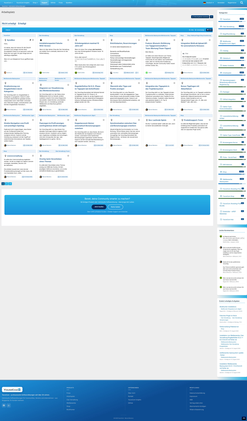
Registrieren (232, 3)
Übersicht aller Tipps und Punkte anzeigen (120, 87)
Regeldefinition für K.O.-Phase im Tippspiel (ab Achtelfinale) (87, 87)
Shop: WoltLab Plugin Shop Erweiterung (199, 35)
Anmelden (221, 3)
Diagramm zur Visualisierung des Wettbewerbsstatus (51, 89)
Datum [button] (8, 30)
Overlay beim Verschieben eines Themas (50, 160)
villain (150, 72)
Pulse (68, 393)
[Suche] (241, 2)
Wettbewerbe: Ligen (28, 115)
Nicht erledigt (9, 23)
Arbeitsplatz (71, 396)
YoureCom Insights (134, 400)
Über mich (131, 393)
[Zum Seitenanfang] (244, 418)
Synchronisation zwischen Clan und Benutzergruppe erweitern (123, 124)
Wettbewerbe (71, 403)
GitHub (130, 403)
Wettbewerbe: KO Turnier (60, 79)
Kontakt (130, 396)
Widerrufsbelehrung (197, 409)
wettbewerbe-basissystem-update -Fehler (231, 354)
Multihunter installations (228, 307)
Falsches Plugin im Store (228, 316)
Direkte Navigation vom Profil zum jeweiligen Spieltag (16, 124)
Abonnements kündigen (198, 406)
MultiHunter (71, 409)
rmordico (115, 72)
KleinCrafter (45, 72)
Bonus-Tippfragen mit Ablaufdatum (190, 87)
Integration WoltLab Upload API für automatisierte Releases (194, 44)
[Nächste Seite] (10, 183)
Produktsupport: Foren (193, 120)
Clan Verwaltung (44, 35)
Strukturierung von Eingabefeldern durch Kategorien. (13, 88)
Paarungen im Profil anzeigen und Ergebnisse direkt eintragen (52, 124)
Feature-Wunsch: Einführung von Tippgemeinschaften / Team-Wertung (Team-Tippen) (158, 45)
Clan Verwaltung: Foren (63, 151)
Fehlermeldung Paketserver (229, 327)
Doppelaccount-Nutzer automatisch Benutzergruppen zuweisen (87, 125)
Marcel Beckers (188, 72)
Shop (111, 35)
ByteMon (11, 40)
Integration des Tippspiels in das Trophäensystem (157, 87)
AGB (191, 400)
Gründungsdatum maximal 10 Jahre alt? (87, 44)
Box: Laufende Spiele (157, 120)
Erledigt (22, 23)
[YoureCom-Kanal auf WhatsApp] (9, 405)
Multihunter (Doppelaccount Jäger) (84, 115)
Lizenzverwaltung (14, 156)
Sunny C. (9, 72)
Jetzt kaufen (99, 207)
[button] (209, 2)
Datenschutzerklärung (197, 393)
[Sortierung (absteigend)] (4, 30)
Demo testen (115, 207)
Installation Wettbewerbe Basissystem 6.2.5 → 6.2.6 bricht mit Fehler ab (231, 366)
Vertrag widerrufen (196, 403)
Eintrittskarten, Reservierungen (123, 43)
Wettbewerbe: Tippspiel (168, 35)
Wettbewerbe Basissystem (153, 35)
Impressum (193, 396)
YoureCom (7, 35)
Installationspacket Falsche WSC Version (50, 44)
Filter (210, 30)
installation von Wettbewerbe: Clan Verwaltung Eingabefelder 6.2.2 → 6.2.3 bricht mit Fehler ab (232, 337)
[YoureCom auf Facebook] (4, 405)
